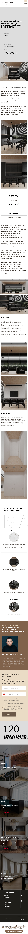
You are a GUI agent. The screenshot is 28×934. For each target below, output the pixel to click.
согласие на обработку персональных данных (13, 699)
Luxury (3, 801)
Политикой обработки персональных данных (16, 927)
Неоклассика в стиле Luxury (10, 837)
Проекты (7, 87)
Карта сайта (6, 919)
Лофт (3, 763)
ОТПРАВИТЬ (8, 714)
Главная (2, 87)
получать (11, 707)
